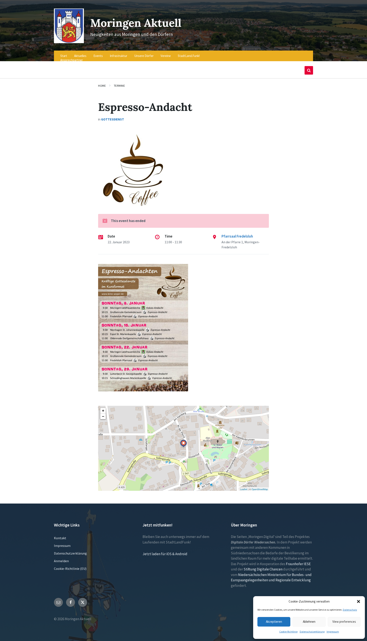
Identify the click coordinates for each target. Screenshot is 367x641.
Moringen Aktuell (135, 23)
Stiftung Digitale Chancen (263, 569)
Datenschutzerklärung (312, 631)
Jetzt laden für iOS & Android (165, 554)
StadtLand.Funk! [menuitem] (189, 56)
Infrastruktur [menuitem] (118, 56)
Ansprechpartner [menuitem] (71, 60)
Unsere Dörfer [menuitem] (144, 56)
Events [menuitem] (98, 56)
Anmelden (61, 561)
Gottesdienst (112, 119)
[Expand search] (309, 70)
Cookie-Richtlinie (288, 631)
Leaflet (243, 489)
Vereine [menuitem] (166, 56)
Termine (119, 86)
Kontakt (60, 538)
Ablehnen (309, 622)
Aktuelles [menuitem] (80, 56)
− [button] (103, 416)
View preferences (344, 622)
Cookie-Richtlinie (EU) (70, 568)
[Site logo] (69, 42)
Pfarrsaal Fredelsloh (237, 236)
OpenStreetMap (259, 489)
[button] (358, 601)
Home (102, 86)
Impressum (333, 631)
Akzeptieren (274, 622)
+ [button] (103, 410)
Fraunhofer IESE (298, 564)
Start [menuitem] (63, 56)
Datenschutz (350, 609)
